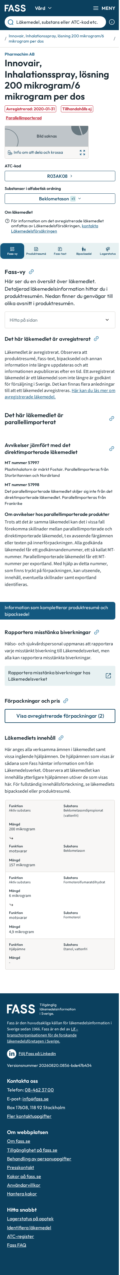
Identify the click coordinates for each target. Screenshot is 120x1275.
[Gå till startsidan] (15, 8)
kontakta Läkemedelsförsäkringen (54, 228)
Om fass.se (18, 1141)
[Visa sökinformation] (111, 22)
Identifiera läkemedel (29, 1227)
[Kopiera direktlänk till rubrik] (31, 271)
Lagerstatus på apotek (30, 1218)
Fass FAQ (16, 1245)
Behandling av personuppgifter (39, 1159)
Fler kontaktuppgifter (29, 1116)
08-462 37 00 (39, 1090)
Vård (40, 8)
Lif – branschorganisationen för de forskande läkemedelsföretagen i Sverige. (42, 1035)
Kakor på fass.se (24, 1176)
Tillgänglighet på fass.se (32, 1150)
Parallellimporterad (24, 117)
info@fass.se (35, 1099)
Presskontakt (20, 1167)
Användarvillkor (23, 1185)
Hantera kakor (22, 1194)
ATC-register (20, 1236)
